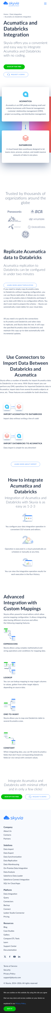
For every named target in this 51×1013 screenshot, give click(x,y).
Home (6, 14)
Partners (7, 839)
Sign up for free (12, 796)
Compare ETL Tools (11, 939)
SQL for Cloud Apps (12, 883)
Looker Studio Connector (14, 913)
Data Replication (10, 861)
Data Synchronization (13, 857)
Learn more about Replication (20, 285)
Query (6, 898)
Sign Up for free (14, 66)
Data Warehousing (11, 864)
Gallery (6, 935)
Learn (6, 942)
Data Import (9, 849)
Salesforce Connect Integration (16, 880)
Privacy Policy (9, 974)
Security (7, 970)
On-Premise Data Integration (16, 868)
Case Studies (9, 931)
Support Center (10, 946)
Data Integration (16, 14)
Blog (5, 927)
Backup (7, 905)
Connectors (8, 901)
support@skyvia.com (12, 978)
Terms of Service (10, 966)
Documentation (10, 950)
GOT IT (9, 1008)
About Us (8, 831)
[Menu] (45, 3)
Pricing (6, 917)
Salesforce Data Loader (13, 876)
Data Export (9, 853)
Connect (7, 909)
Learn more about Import (25, 464)
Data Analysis (9, 872)
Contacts (7, 835)
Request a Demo (18, 74)
